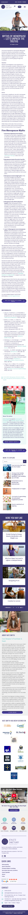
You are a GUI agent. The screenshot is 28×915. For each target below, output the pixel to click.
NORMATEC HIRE (14, 831)
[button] (25, 7)
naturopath (18, 419)
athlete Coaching (23, 823)
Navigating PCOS (14, 581)
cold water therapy (9, 155)
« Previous (8, 607)
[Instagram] (2, 856)
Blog (16, 2)
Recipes (20, 2)
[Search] (24, 461)
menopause (9, 378)
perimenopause (17, 378)
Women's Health (20, 377)
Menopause (13, 377)
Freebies (24, 2)
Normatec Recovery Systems (10, 870)
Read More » (14, 540)
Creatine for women (14, 601)
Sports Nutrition (13, 823)
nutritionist (6, 420)
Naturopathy (5, 864)
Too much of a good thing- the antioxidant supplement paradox (19, 498)
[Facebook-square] (5, 856)
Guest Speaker (6, 872)
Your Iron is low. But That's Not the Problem (19, 466)
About (3, 874)
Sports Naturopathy (4, 823)
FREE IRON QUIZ (23, 831)
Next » (21, 607)
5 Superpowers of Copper (19, 488)
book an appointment (14, 296)
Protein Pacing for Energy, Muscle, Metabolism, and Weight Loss (14, 536)
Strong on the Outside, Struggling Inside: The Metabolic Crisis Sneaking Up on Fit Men (19, 475)
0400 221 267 (5, 2)
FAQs (3, 876)
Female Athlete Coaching (8, 868)
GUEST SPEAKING (4, 831)
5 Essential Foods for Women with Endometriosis (17, 482)
